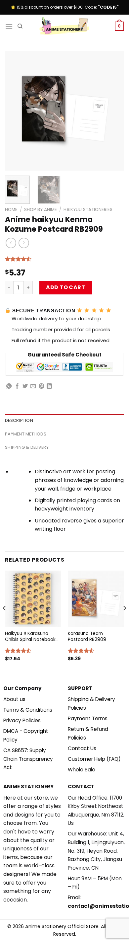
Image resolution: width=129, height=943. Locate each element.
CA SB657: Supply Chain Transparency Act (28, 759)
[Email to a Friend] (33, 386)
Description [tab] (19, 420)
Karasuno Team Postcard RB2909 (87, 636)
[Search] (20, 26)
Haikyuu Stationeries (88, 209)
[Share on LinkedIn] (49, 386)
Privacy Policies (22, 720)
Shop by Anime (40, 209)
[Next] (113, 111)
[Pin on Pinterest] (41, 386)
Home (11, 209)
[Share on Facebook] (17, 386)
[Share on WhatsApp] (9, 386)
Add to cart (65, 287)
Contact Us (82, 748)
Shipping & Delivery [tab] (27, 447)
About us (14, 699)
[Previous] (16, 111)
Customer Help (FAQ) (94, 758)
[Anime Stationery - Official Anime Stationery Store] (64, 26)
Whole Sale (81, 769)
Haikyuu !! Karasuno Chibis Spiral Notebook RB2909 (30, 636)
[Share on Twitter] (25, 386)
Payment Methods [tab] (25, 434)
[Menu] (9, 26)
